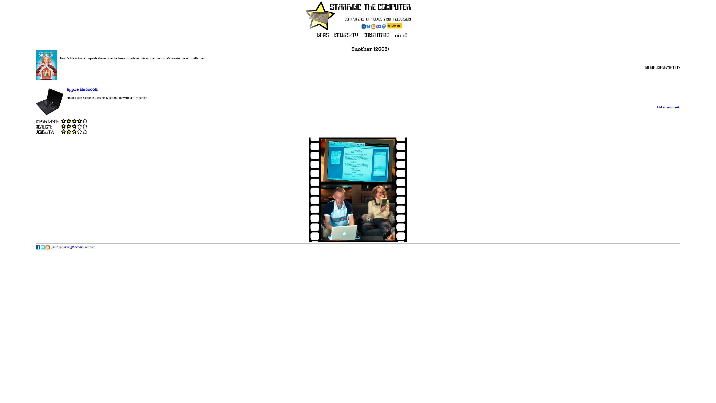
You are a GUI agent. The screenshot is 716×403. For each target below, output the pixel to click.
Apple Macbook (82, 90)
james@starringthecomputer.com (73, 247)
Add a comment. (668, 107)
